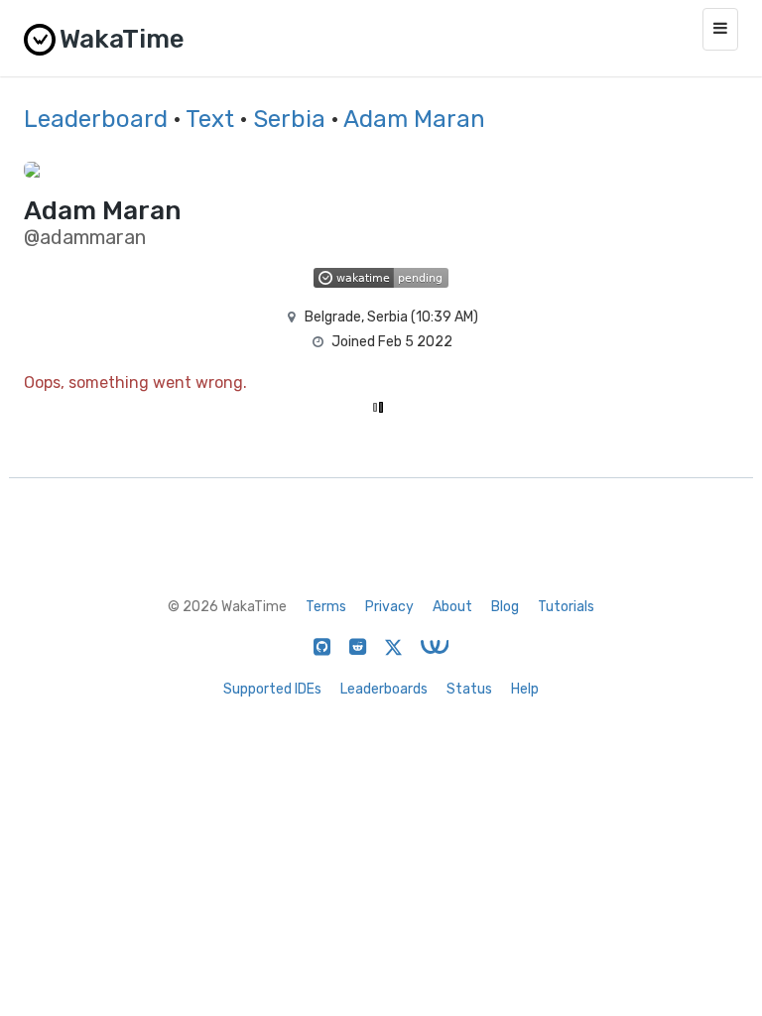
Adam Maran (414, 119)
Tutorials (566, 606)
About (452, 606)
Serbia (289, 119)
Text (210, 119)
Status (469, 689)
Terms (326, 606)
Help (525, 689)
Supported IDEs (272, 689)
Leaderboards (384, 689)
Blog (505, 606)
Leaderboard (96, 119)
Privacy (389, 606)
